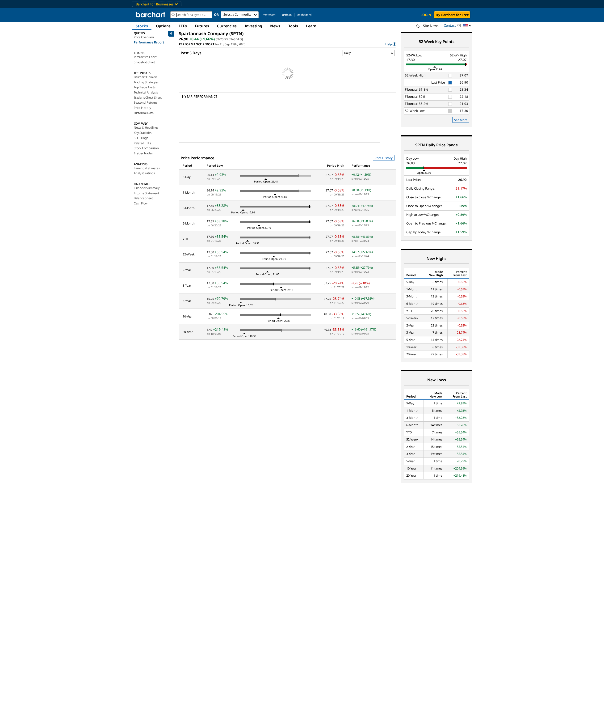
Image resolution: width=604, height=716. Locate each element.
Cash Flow (140, 203)
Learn (311, 26)
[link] (390, 44)
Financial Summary (147, 188)
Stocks (142, 26)
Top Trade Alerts (144, 87)
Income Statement (146, 193)
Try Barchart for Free (452, 15)
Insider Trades (143, 153)
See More (460, 120)
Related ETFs (142, 143)
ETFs (183, 26)
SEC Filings (141, 138)
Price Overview (144, 37)
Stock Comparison (146, 148)
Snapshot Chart (144, 62)
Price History (142, 108)
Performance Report (149, 42)
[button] (467, 26)
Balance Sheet (143, 198)
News (275, 26)
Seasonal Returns (145, 102)
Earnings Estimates (146, 168)
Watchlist (269, 15)
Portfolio (286, 15)
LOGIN (425, 15)
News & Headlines (146, 127)
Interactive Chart (145, 57)
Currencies (227, 26)
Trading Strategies (146, 82)
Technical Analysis (146, 92)
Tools (293, 26)
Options (163, 26)
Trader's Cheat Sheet (148, 97)
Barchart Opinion (145, 77)
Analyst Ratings (144, 173)
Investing (253, 26)
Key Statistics (142, 133)
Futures (202, 26)
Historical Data (144, 113)
